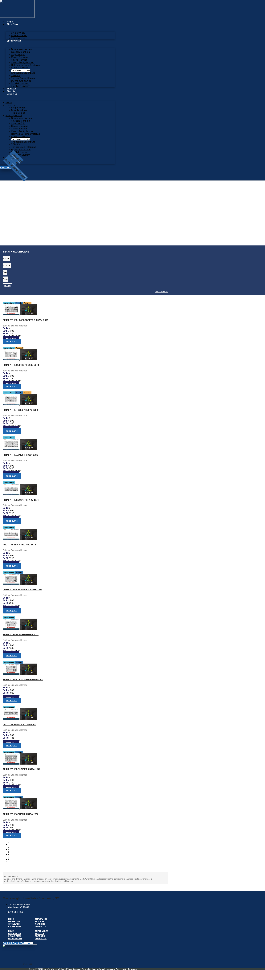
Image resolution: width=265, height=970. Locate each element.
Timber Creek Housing (23, 78)
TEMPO (15, 75)
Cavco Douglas (19, 57)
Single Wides (18, 33)
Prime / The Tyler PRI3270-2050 (20, 410)
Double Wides (19, 35)
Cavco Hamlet (19, 60)
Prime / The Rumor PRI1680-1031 (21, 500)
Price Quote (11, 341)
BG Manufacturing (21, 80)
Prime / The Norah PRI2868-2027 (21, 634)
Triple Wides (18, 38)
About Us (11, 88)
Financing (11, 91)
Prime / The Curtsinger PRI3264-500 (23, 679)
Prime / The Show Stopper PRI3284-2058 (25, 320)
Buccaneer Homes (21, 49)
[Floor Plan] (11, 314)
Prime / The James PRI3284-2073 (20, 455)
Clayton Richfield (20, 52)
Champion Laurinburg (23, 73)
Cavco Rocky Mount (22, 62)
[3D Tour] (28, 314)
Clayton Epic (18, 54)
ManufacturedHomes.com (103, 969)
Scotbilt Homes (20, 83)
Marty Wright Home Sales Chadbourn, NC (31, 898)
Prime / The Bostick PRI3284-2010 (21, 769)
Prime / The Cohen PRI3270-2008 (20, 814)
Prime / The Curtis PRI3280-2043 (21, 365)
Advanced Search (161, 292)
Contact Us (12, 94)
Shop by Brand (14, 40)
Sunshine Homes (20, 70)
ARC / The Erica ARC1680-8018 (19, 544)
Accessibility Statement (126, 969)
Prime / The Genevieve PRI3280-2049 (22, 589)
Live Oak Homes (20, 67)
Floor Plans (12, 24)
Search (7, 286)
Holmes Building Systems (25, 65)
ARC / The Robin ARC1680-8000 (19, 724)
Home (10, 21)
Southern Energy (20, 86)
